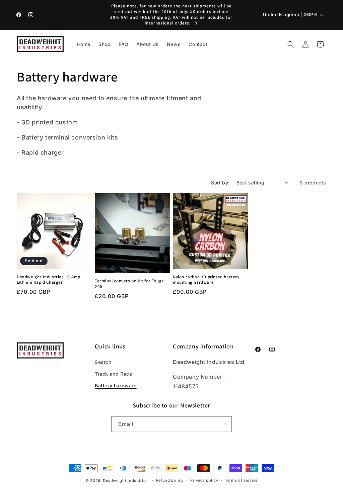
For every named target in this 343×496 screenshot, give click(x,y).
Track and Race (113, 374)
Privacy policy (204, 480)
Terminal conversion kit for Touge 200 (129, 283)
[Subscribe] (224, 424)
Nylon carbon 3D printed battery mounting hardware (206, 279)
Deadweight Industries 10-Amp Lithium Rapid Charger (48, 279)
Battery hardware (116, 385)
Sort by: (220, 182)
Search (103, 362)
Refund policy (170, 480)
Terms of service (241, 480)
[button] (290, 44)
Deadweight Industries (125, 480)
